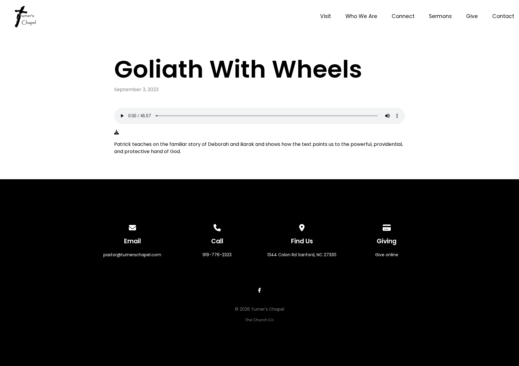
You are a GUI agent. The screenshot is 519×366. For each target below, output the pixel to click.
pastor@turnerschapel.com (132, 255)
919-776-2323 (217, 255)
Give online (386, 255)
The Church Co (259, 319)
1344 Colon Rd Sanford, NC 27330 (301, 255)
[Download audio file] (116, 132)
